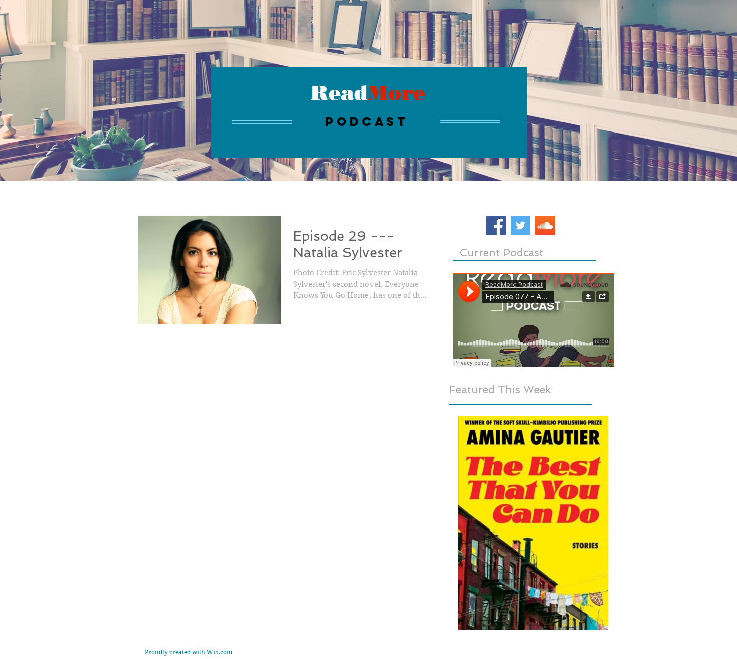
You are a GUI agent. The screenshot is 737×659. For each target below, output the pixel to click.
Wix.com (219, 652)
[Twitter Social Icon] (520, 225)
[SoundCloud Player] (533, 320)
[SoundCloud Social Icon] (545, 225)
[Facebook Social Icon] (496, 225)
